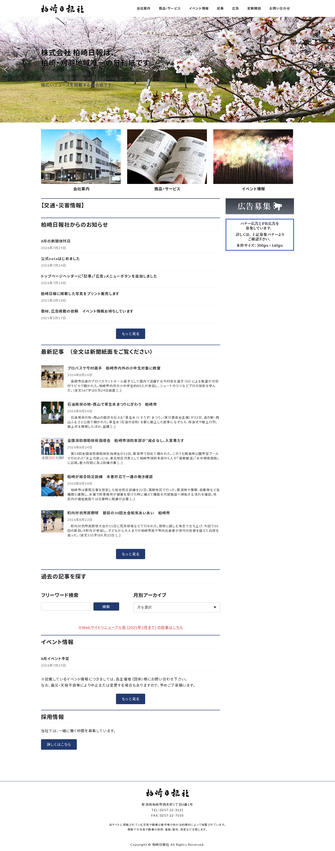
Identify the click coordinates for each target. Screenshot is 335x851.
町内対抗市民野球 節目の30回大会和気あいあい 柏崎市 (118, 513)
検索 (106, 606)
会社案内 (81, 188)
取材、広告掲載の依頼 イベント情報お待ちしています (87, 311)
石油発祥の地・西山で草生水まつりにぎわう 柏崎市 (112, 404)
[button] (150, 119)
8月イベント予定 (55, 658)
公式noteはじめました (60, 258)
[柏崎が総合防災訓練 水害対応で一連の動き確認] (52, 485)
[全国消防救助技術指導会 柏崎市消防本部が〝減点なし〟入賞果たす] (52, 449)
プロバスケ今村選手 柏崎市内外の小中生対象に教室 (116, 368)
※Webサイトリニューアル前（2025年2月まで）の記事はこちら (130, 627)
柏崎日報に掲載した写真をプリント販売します (80, 293)
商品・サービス (167, 188)
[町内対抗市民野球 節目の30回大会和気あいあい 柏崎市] (52, 521)
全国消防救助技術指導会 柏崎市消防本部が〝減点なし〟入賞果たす (125, 440)
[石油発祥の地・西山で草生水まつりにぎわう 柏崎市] (52, 413)
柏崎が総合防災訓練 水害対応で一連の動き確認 (110, 476)
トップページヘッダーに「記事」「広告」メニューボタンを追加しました (99, 276)
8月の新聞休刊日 (56, 241)
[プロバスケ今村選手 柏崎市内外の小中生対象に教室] (52, 377)
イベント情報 (253, 188)
